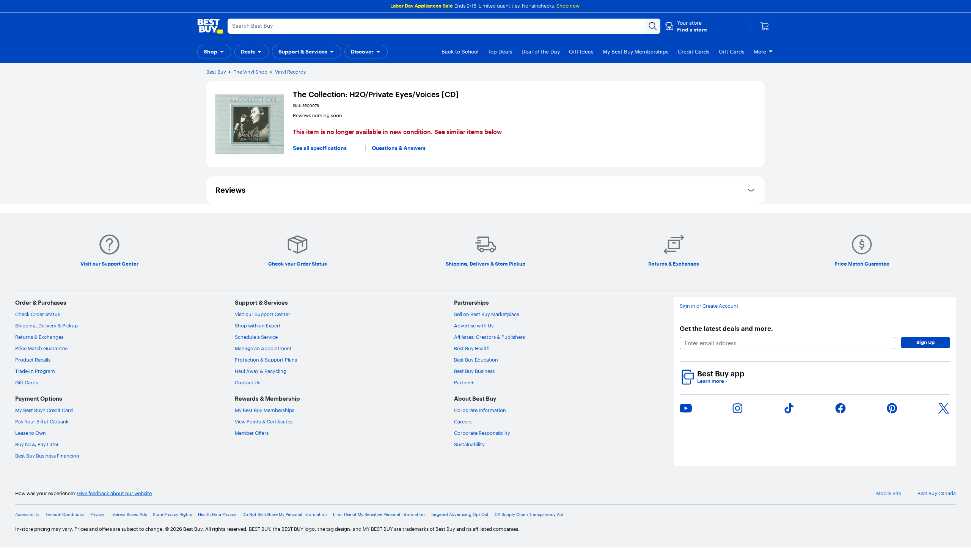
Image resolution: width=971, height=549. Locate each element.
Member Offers (252, 433)
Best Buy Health (472, 348)
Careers (462, 421)
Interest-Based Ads (128, 514)
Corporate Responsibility (482, 433)
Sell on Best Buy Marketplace (486, 314)
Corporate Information (480, 410)
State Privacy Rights (172, 514)
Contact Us (247, 382)
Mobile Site (888, 493)
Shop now (568, 6)
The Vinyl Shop (250, 72)
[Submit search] (652, 26)
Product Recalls (32, 360)
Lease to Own (30, 433)
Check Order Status (37, 314)
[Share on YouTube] (686, 408)
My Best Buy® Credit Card (44, 410)
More (760, 51)
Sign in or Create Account (709, 306)
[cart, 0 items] (764, 26)
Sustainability (469, 444)
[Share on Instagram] (737, 408)
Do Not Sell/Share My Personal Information (284, 514)
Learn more (712, 381)
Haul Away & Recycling (260, 371)
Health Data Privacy (217, 514)
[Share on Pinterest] (892, 408)
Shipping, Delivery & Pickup (46, 325)
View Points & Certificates (263, 421)
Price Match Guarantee (41, 348)
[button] (686, 26)
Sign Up (925, 342)
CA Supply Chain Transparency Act (529, 514)
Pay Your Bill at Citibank (42, 421)
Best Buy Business (474, 371)
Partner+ (464, 382)
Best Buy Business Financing (47, 456)
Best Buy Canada (937, 493)
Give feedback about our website (114, 493)
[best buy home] (210, 26)
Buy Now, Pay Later (37, 444)
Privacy (97, 514)
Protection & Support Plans (266, 360)
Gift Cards (26, 382)
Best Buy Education (476, 360)
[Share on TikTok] (789, 408)
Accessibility (27, 514)
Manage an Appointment (263, 348)
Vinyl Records (290, 72)
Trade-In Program (35, 371)
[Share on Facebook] (840, 408)
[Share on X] (944, 408)
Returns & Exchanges (39, 337)
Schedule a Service (256, 337)
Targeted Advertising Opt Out (460, 514)
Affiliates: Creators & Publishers (489, 337)
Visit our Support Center (262, 314)
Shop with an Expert (258, 325)
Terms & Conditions (65, 514)
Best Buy (216, 72)
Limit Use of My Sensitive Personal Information (379, 514)
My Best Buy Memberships (264, 410)
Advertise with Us (473, 325)
